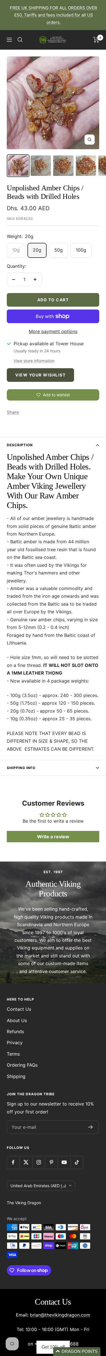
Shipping (16, 1076)
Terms (13, 1054)
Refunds (15, 1031)
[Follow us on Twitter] (26, 1162)
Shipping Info (21, 768)
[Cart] (96, 40)
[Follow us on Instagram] (38, 1162)
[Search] (20, 39)
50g (58, 250)
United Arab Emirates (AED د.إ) (38, 1185)
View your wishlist (40, 374)
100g (81, 250)
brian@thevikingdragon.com (60, 1315)
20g (37, 250)
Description (20, 445)
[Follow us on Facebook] (13, 1162)
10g (16, 250)
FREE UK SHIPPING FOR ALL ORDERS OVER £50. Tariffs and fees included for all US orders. (53, 15)
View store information (34, 360)
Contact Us (19, 1009)
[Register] (90, 1127)
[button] (76, 1351)
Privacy (15, 1042)
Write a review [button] (53, 836)
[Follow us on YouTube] (64, 1162)
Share (13, 412)
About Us (17, 1020)
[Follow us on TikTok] (76, 1162)
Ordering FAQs (22, 1065)
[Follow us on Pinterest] (51, 1162)
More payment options (53, 331)
